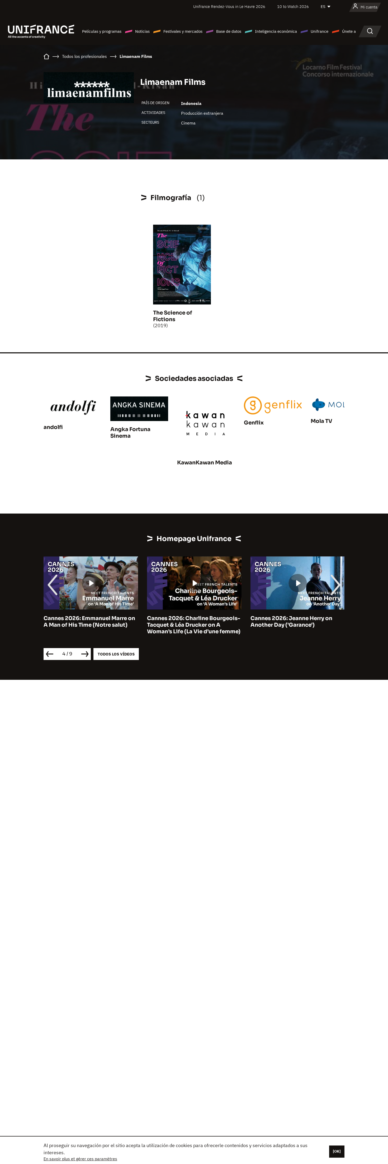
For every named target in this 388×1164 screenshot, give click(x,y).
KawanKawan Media (204, 462)
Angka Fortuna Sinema (130, 432)
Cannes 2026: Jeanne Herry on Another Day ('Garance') (189, 621)
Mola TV (321, 421)
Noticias (142, 31)
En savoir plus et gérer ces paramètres (80, 1158)
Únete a (349, 31)
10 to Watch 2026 (293, 6)
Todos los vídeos (116, 654)
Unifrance (319, 31)
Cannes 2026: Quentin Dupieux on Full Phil (298, 621)
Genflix (254, 422)
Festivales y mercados (182, 31)
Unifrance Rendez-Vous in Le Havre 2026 (229, 6)
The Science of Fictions (172, 316)
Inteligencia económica (276, 31)
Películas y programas (101, 31)
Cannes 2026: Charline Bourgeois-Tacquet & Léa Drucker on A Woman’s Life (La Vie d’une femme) (92, 625)
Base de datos (228, 31)
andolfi (53, 427)
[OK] (337, 1151)
